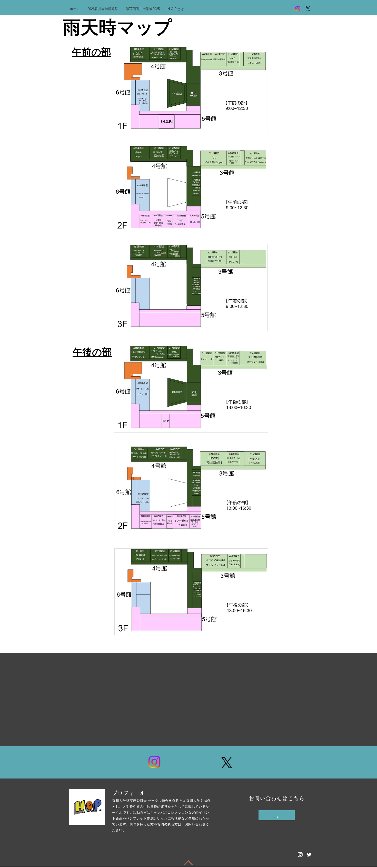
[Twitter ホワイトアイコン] (309, 854)
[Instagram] (297, 8)
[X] (308, 8)
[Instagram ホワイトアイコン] (300, 854)
